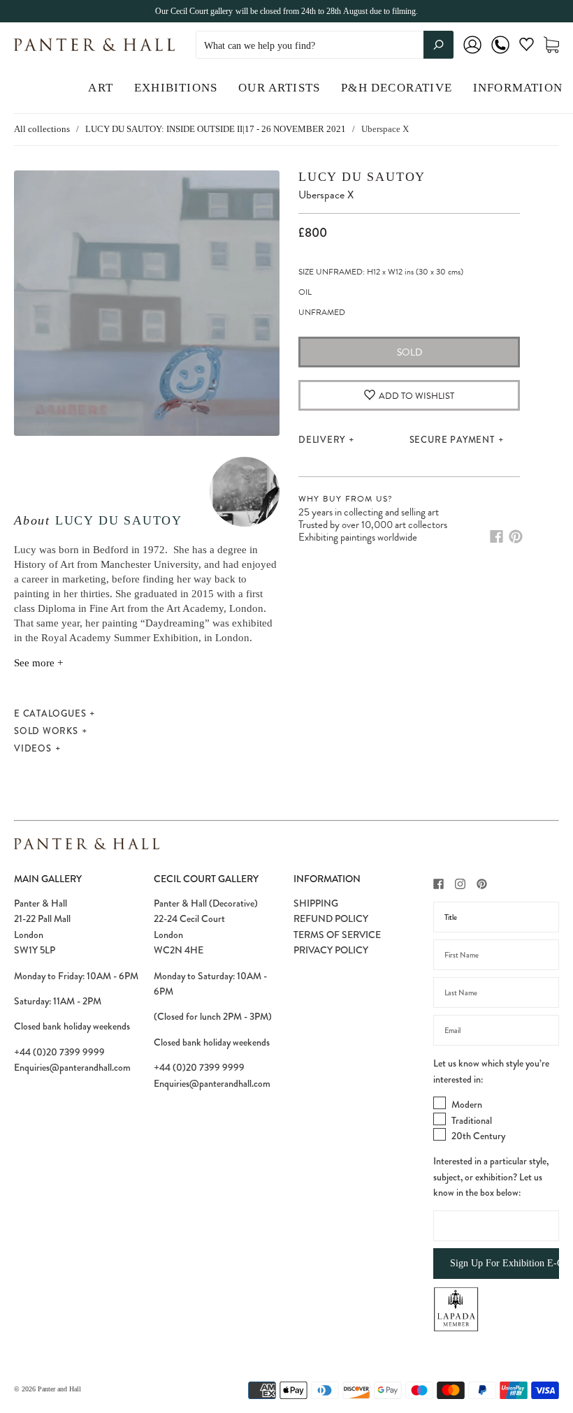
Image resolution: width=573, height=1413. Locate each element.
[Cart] (551, 45)
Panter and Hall (59, 1389)
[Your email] (496, 1030)
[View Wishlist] (526, 47)
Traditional (471, 1120)
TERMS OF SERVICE (337, 935)
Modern (466, 1104)
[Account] (472, 54)
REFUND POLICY (330, 918)
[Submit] (438, 45)
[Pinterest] (515, 536)
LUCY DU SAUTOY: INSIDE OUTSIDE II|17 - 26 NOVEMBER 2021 (215, 129)
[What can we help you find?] (325, 46)
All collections (42, 129)
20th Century (478, 1136)
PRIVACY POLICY (330, 950)
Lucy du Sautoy (118, 520)
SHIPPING (315, 903)
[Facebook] (496, 536)
